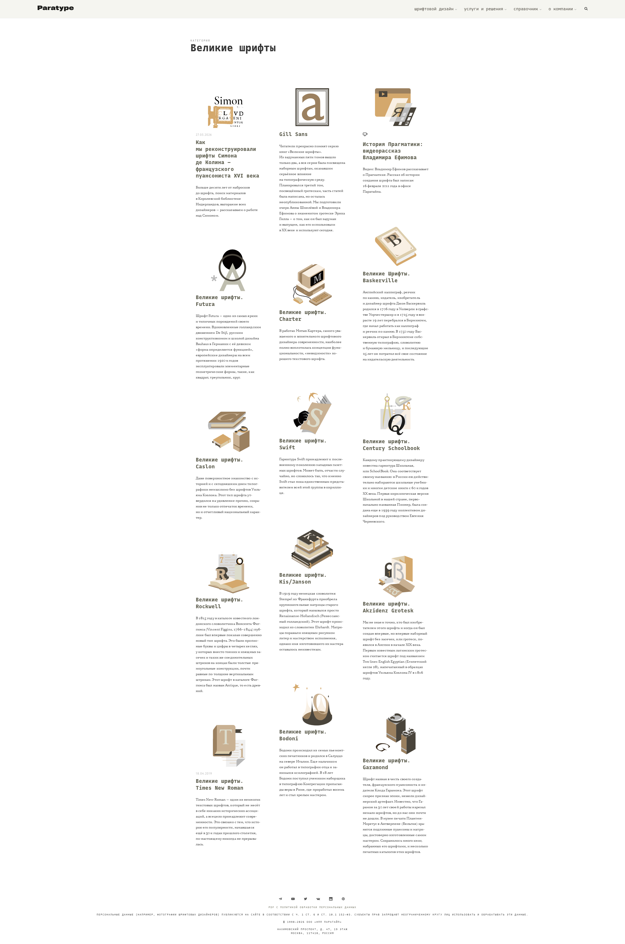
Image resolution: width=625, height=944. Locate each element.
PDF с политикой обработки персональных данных (312, 907)
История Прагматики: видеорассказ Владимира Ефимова (393, 151)
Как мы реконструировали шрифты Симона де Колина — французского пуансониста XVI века (227, 159)
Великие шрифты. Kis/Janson (303, 578)
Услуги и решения (483, 9)
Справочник (526, 9)
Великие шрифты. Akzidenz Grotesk (388, 607)
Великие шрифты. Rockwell (219, 603)
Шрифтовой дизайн (434, 9)
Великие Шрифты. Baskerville (386, 277)
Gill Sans (293, 134)
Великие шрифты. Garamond (386, 763)
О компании (561, 9)
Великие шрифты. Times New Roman (219, 784)
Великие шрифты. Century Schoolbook (391, 444)
